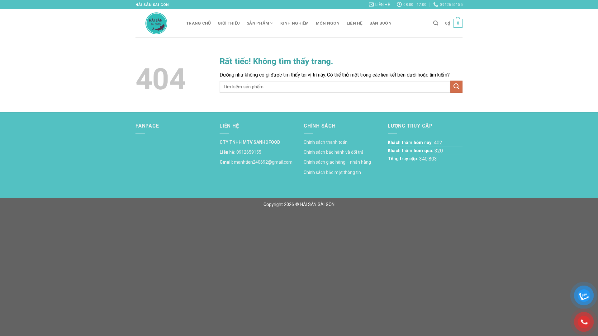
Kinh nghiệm (294, 23)
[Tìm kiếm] (435, 23)
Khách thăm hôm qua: (411, 150)
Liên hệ (355, 23)
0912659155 (248, 152)
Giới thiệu (229, 23)
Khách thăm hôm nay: (411, 142)
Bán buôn (380, 23)
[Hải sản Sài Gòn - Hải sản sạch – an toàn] (156, 23)
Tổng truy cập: (403, 158)
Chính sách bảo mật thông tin (332, 172)
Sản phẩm (258, 23)
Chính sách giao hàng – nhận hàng (337, 162)
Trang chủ (198, 23)
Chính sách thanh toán (326, 142)
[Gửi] (456, 87)
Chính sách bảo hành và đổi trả (333, 152)
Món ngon (328, 23)
